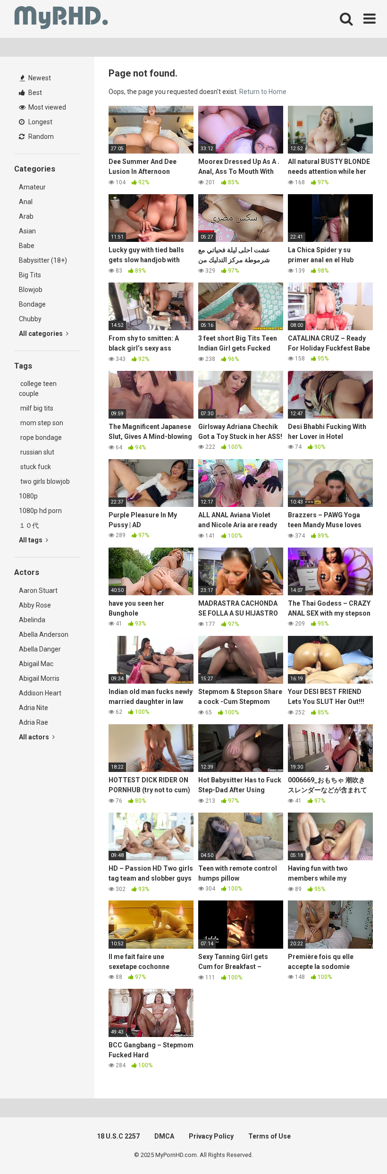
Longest (39, 122)
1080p (28, 496)
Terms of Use (269, 1136)
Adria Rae (33, 722)
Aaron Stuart (38, 590)
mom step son (41, 423)
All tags (31, 540)
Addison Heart (40, 693)
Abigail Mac (36, 664)
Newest (39, 78)
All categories (41, 333)
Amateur (32, 187)
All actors (34, 737)
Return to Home (262, 91)
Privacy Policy (211, 1136)
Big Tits (30, 275)
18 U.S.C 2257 (118, 1136)
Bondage (32, 304)
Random (40, 136)
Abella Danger (40, 649)
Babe (26, 245)
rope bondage (40, 437)
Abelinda (32, 620)
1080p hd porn (40, 510)
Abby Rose (35, 605)
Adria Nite (33, 707)
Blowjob (30, 289)
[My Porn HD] (61, 19)
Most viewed (46, 107)
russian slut (36, 452)
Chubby (30, 319)
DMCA (164, 1136)
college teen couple (38, 388)
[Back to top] (355, 1145)
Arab (26, 216)
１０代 (29, 525)
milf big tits (36, 408)
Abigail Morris (39, 678)
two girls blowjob (44, 481)
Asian (27, 231)
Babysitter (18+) (43, 260)
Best (34, 92)
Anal (26, 202)
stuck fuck (35, 467)
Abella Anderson (43, 634)
